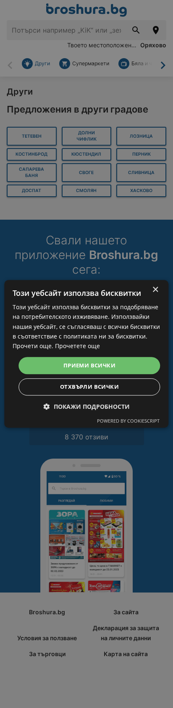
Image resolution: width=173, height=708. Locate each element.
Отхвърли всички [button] (89, 387)
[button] (87, 407)
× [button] (155, 290)
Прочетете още (77, 346)
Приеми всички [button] (89, 365)
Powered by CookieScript (128, 421)
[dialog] (86, 354)
